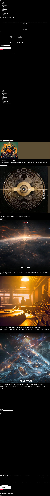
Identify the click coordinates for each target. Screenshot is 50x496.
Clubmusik (5, 162)
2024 (24, 272)
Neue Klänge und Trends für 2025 (8, 160)
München (4, 216)
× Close (1, 495)
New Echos (8, 216)
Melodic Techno (30, 162)
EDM (41, 272)
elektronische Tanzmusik (22, 162)
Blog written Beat (25, 24)
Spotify (46, 329)
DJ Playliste (39, 272)
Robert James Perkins (43, 162)
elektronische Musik (14, 162)
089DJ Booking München (33, 161)
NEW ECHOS (2, 214)
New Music (12, 216)
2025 (38, 161)
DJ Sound (21, 161)
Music (46, 386)
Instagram (40, 476)
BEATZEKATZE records (16, 161)
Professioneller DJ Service (18, 216)
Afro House (41, 161)
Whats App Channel (25, 29)
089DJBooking (2, 141)
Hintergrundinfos (11, 329)
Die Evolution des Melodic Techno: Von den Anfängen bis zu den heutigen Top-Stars (20, 327)
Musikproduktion (26, 161)
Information (16, 329)
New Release (22, 272)
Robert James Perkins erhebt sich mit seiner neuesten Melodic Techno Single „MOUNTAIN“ (21, 384)
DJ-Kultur (9, 162)
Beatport (27, 272)
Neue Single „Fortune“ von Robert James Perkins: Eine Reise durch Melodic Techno (20, 270)
